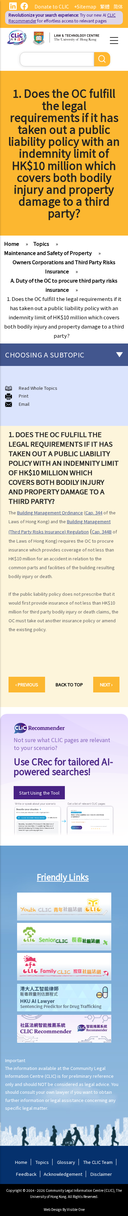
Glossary (66, 1162)
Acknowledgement (63, 1174)
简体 (118, 6)
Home (11, 243)
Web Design (53, 1209)
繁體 (105, 6)
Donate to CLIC (51, 6)
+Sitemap (85, 6)
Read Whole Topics (38, 388)
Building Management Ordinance (50, 512)
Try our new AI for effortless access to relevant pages (62, 17)
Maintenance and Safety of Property (48, 252)
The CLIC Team (98, 1162)
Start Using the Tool (39, 792)
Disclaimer (101, 1174)
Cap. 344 (93, 512)
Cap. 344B (102, 531)
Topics (41, 243)
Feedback (26, 1174)
